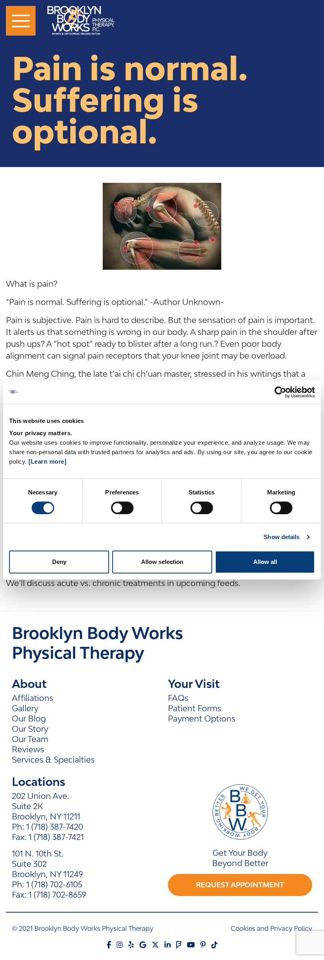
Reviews (28, 749)
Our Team (30, 739)
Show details (282, 537)
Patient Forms (194, 708)
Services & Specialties (53, 759)
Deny (59, 561)
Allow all (265, 561)
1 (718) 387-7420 (54, 826)
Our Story (30, 728)
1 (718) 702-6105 (54, 884)
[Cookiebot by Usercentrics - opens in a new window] (280, 392)
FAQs (178, 698)
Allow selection (162, 561)
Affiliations (32, 698)
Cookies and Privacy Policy (271, 928)
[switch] (122, 508)
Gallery (25, 708)
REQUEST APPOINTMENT (240, 885)
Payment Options (201, 718)
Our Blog (29, 718)
